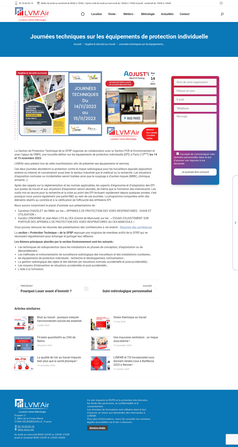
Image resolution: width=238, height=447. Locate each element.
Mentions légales (97, 428)
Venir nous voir (26, 429)
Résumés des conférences (136, 227)
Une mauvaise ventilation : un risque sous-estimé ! (135, 339)
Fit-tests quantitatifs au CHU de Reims (56, 339)
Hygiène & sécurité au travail (32, 73)
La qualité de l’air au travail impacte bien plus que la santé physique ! (59, 359)
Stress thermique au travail (129, 317)
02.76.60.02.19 (26, 426)
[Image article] (24, 323)
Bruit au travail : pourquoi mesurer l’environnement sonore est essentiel (59, 319)
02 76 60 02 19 (26, 3)
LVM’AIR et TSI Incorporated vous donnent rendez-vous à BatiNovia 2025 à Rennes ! (133, 361)
